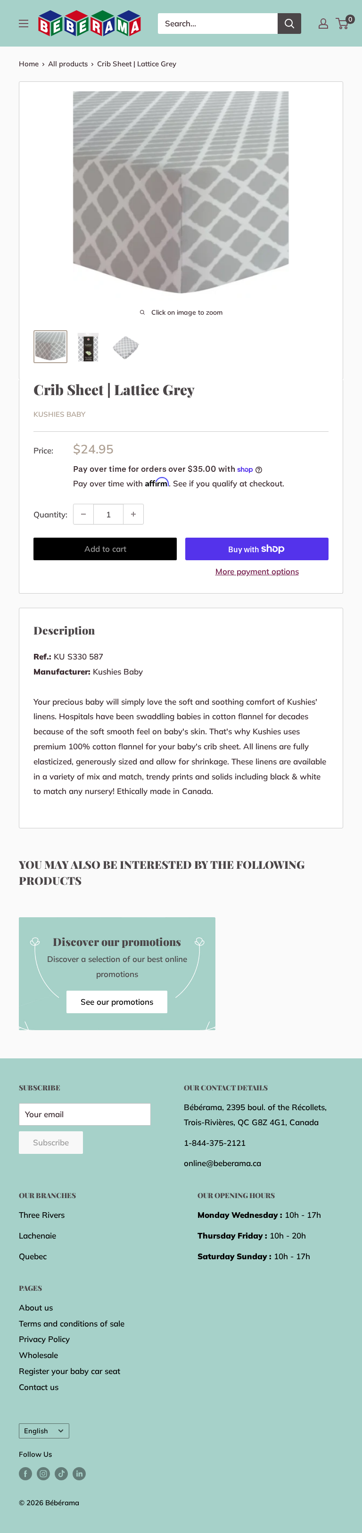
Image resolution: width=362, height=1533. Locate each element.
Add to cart (105, 549)
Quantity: (50, 514)
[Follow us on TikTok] (61, 1473)
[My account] (323, 23)
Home (29, 63)
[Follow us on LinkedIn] (79, 1473)
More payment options (257, 571)
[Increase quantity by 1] (133, 514)
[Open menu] (23, 23)
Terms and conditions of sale (71, 1323)
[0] (342, 23)
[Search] (289, 23)
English (36, 1430)
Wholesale (38, 1355)
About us (36, 1307)
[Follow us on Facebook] (25, 1473)
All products (68, 63)
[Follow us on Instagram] (43, 1473)
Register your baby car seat (69, 1371)
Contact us (38, 1387)
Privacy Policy (44, 1339)
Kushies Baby (59, 414)
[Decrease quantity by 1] (83, 514)
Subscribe (51, 1142)
